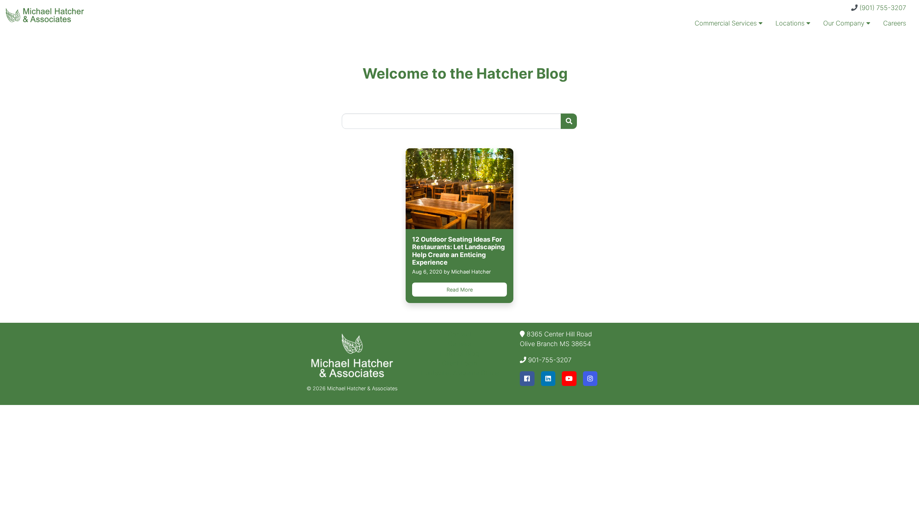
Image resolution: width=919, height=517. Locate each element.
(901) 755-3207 (882, 7)
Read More (460, 290)
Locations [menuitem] (790, 23)
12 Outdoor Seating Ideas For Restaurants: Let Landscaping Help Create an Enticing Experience (458, 251)
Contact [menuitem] (459, 334)
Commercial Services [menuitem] (727, 23)
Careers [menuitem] (894, 23)
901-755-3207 (550, 360)
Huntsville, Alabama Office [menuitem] (460, 373)
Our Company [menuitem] (844, 23)
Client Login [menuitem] (459, 363)
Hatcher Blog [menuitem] (459, 353)
